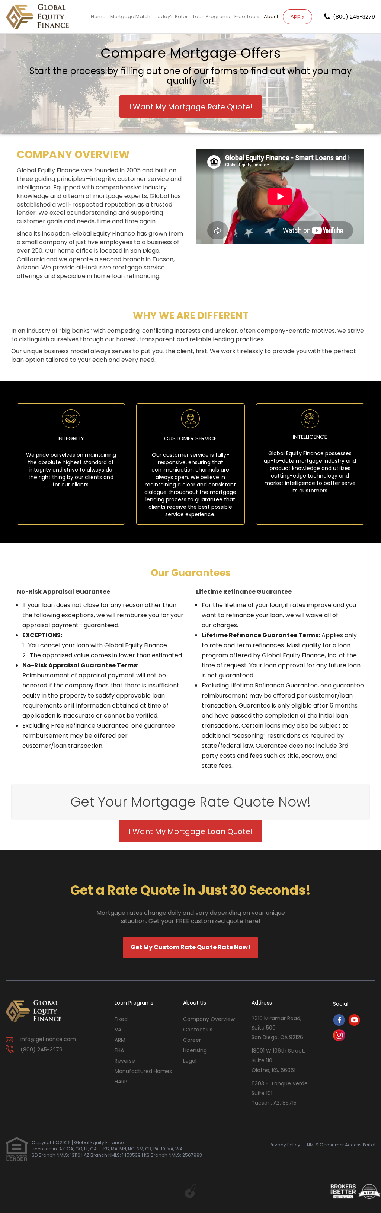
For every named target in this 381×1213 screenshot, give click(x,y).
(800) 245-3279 (354, 16)
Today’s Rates (172, 16)
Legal (189, 1060)
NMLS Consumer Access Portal (341, 1145)
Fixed (121, 1019)
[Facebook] (339, 1024)
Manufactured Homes (143, 1071)
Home (98, 16)
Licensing (195, 1050)
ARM (120, 1040)
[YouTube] (354, 1024)
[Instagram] (339, 1039)
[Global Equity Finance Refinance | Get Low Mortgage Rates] (33, 1011)
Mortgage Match (130, 16)
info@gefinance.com (48, 1039)
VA (118, 1029)
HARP (121, 1081)
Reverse (125, 1060)
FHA (119, 1050)
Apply (297, 16)
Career (192, 1040)
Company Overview (209, 1019)
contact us (197, 1029)
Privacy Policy (285, 1145)
